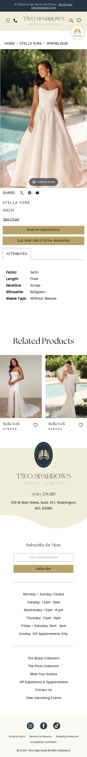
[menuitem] (8, 20)
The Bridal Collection (43, 658)
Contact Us (43, 690)
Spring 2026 (57, 43)
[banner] (43, 21)
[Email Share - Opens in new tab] (37, 192)
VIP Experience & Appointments (43, 682)
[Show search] (71, 20)
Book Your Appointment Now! (51, 5)
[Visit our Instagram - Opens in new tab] (30, 726)
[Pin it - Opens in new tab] (29, 193)
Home (9, 43)
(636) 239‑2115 (44, 494)
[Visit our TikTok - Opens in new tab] (56, 726)
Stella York (31, 43)
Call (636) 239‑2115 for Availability (43, 240)
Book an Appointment (43, 229)
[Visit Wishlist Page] (79, 20)
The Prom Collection (43, 666)
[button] (8, 20)
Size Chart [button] (11, 219)
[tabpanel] (43, 118)
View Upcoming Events (43, 698)
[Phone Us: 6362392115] (15, 20)
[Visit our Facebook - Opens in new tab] (43, 726)
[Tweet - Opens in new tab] (21, 193)
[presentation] (21, 386)
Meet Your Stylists (43, 674)
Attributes (17, 254)
